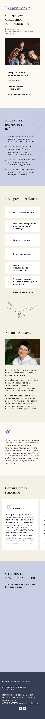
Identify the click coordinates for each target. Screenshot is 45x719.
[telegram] (24, 710)
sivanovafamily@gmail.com (14, 687)
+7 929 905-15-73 (10, 690)
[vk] (20, 710)
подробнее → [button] (31, 703)
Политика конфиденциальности (18, 695)
